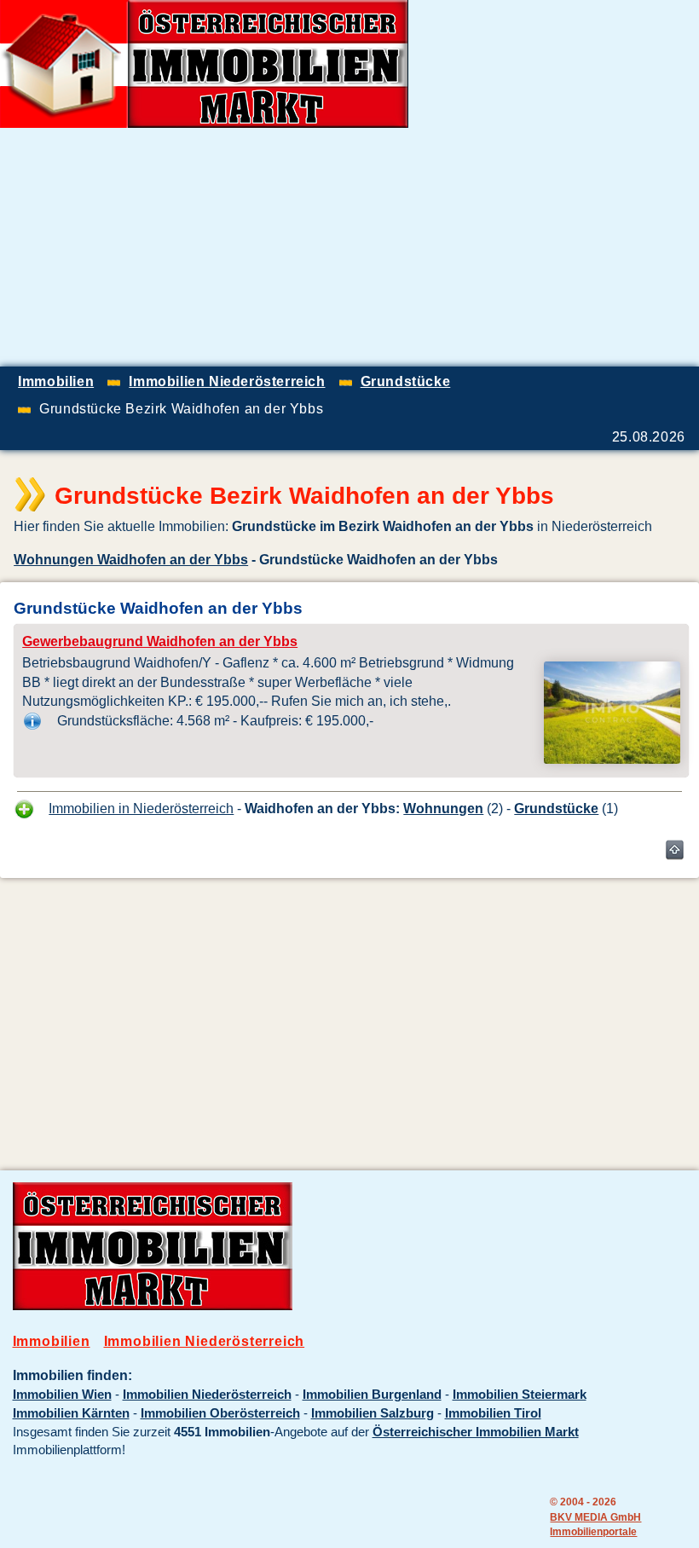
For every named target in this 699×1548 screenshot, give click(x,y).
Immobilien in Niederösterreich (141, 808)
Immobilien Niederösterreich (204, 1341)
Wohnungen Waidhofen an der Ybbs (131, 559)
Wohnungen (443, 808)
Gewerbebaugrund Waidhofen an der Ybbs (160, 641)
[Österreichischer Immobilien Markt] (152, 1306)
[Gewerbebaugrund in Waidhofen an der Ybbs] (612, 758)
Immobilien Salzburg (372, 1413)
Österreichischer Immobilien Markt (476, 1432)
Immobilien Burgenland (372, 1394)
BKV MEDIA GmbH (595, 1516)
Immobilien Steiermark (519, 1394)
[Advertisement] (499, 247)
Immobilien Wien (62, 1394)
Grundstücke (556, 808)
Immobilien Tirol (493, 1413)
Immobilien (51, 1341)
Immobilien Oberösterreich (220, 1413)
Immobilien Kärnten (71, 1413)
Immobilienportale (593, 1531)
